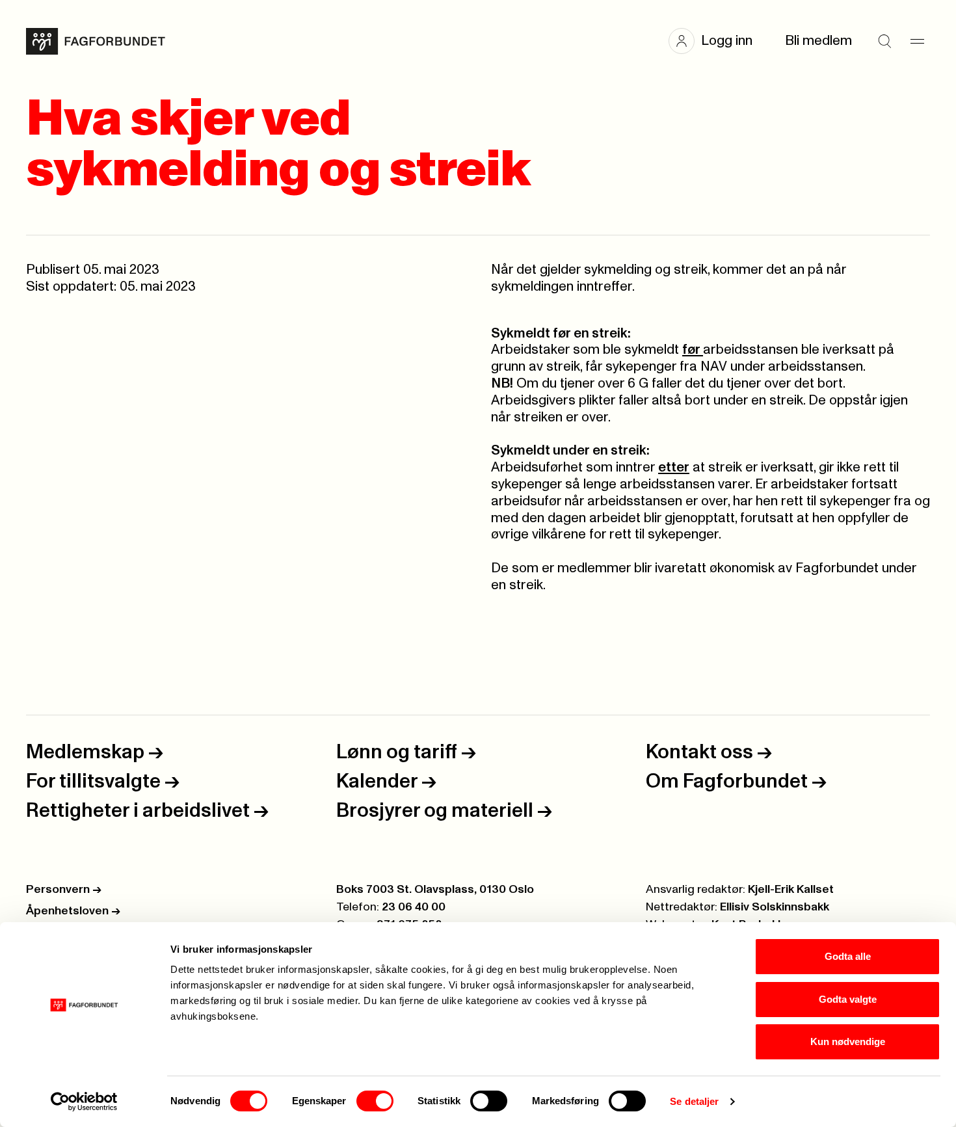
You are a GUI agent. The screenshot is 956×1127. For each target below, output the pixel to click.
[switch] (374, 1101)
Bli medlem (818, 40)
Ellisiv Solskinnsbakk (774, 907)
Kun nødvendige (847, 1041)
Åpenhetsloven (73, 911)
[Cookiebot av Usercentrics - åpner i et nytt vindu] (84, 1101)
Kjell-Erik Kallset (791, 889)
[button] (717, 41)
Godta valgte (848, 999)
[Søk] (884, 41)
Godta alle (848, 956)
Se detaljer (694, 1101)
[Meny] (917, 41)
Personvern (63, 889)
